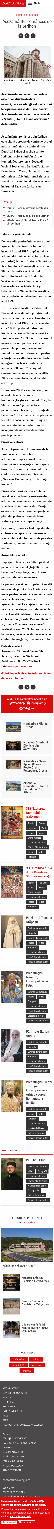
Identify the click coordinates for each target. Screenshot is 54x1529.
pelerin (36, 1359)
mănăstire (19, 1359)
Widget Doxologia (13, 1465)
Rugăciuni (32, 828)
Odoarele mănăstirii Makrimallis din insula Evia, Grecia (35, 1327)
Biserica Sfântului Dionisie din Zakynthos (35, 1303)
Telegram (29, 708)
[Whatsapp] (27, 35)
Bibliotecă (9, 1406)
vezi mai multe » (27, 1222)
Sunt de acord (9, 1522)
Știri (5, 1420)
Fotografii (32, 856)
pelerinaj (37, 1365)
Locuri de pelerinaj (27, 15)
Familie (7, 1397)
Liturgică (8, 1402)
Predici (31, 852)
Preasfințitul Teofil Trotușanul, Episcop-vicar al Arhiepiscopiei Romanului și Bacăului (39, 1092)
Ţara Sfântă (18, 1365)
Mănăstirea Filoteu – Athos (35, 725)
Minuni (31, 832)
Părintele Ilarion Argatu (37, 1033)
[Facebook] (20, 35)
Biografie (32, 933)
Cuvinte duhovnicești (38, 937)
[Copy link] (33, 35)
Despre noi (9, 1488)
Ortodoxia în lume (36, 1015)
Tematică (8, 1447)
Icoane (41, 832)
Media (6, 1415)
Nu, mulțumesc (26, 1522)
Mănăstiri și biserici (37, 956)
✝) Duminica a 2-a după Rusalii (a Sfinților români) (39, 872)
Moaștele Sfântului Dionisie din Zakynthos (35, 745)
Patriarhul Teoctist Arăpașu (39, 919)
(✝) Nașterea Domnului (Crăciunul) (35, 812)
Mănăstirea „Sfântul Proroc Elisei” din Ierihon (27, 222)
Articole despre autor (38, 961)
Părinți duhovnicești (15, 1438)
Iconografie (33, 1190)
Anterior (5, 67)
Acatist (31, 823)
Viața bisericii (11, 1388)
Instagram (37, 703)
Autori (6, 1434)
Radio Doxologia (12, 1470)
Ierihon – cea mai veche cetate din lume (27, 209)
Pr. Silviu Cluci (36, 1160)
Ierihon (27, 1371)
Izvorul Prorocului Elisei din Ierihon (28, 215)
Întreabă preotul (12, 1411)
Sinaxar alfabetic (13, 1452)
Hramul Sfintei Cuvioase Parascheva (23, 1424)
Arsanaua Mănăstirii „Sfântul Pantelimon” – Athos (35, 787)
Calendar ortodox (13, 1461)
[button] (34, 3)
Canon (42, 823)
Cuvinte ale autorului (37, 928)
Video (41, 852)
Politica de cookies (14, 1492)
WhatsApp (18, 703)
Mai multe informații (20, 1516)
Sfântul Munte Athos (37, 847)
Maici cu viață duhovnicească (19, 1443)
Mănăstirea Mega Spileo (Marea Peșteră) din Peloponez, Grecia (35, 766)
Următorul (48, 67)
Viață (43, 828)
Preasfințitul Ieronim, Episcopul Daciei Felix (37, 979)
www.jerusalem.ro (20, 666)
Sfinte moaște (34, 837)
